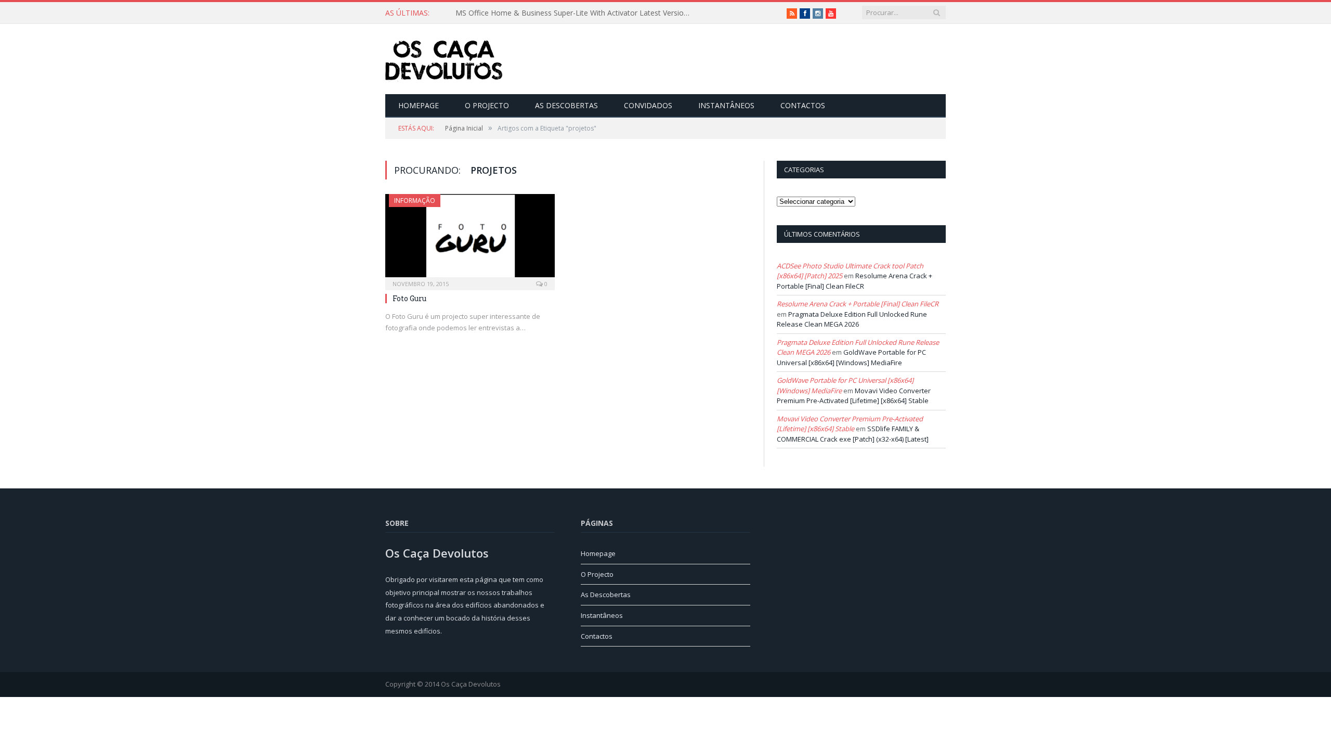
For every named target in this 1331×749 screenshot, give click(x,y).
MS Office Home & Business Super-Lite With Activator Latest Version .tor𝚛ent (575, 13)
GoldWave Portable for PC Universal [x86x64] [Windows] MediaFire (851, 357)
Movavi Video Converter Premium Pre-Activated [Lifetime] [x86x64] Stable (854, 396)
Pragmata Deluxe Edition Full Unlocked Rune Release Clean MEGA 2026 (852, 319)
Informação (414, 200)
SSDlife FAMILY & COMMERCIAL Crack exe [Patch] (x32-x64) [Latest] (853, 434)
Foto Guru (409, 298)
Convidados (648, 105)
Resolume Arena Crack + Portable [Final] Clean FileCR (854, 281)
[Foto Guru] (470, 238)
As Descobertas (566, 105)
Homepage (418, 105)
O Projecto (487, 105)
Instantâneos (726, 105)
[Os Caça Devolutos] (444, 59)
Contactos (802, 105)
